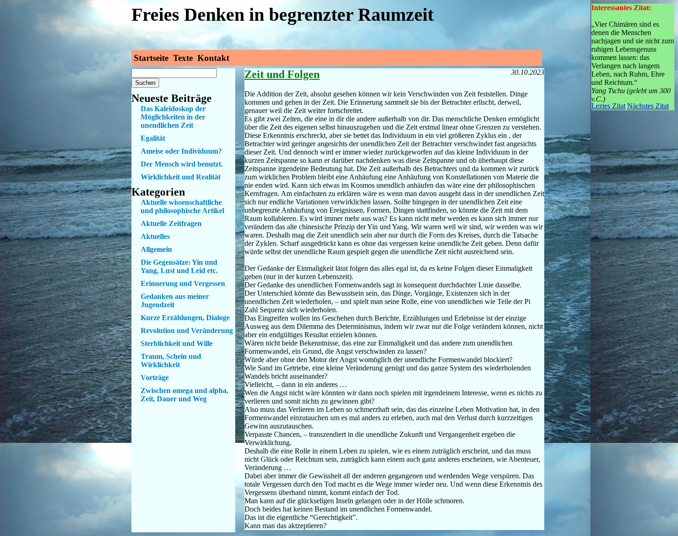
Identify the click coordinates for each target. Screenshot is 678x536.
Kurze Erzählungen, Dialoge (185, 318)
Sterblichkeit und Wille (177, 343)
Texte (183, 58)
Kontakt (213, 58)
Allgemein (156, 249)
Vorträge (155, 377)
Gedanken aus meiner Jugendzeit (175, 300)
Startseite (151, 58)
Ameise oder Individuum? (181, 151)
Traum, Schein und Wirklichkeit (171, 360)
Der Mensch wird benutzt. (182, 164)
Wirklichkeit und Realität (180, 177)
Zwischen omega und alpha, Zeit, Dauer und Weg (184, 395)
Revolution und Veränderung (187, 330)
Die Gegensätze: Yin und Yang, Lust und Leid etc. (179, 266)
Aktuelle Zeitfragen (171, 223)
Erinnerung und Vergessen (183, 283)
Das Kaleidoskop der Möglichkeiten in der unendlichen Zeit (173, 117)
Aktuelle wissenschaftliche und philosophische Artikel (182, 206)
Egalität (153, 138)
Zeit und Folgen (282, 74)
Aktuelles (155, 236)
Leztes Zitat (608, 106)
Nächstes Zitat (648, 106)
